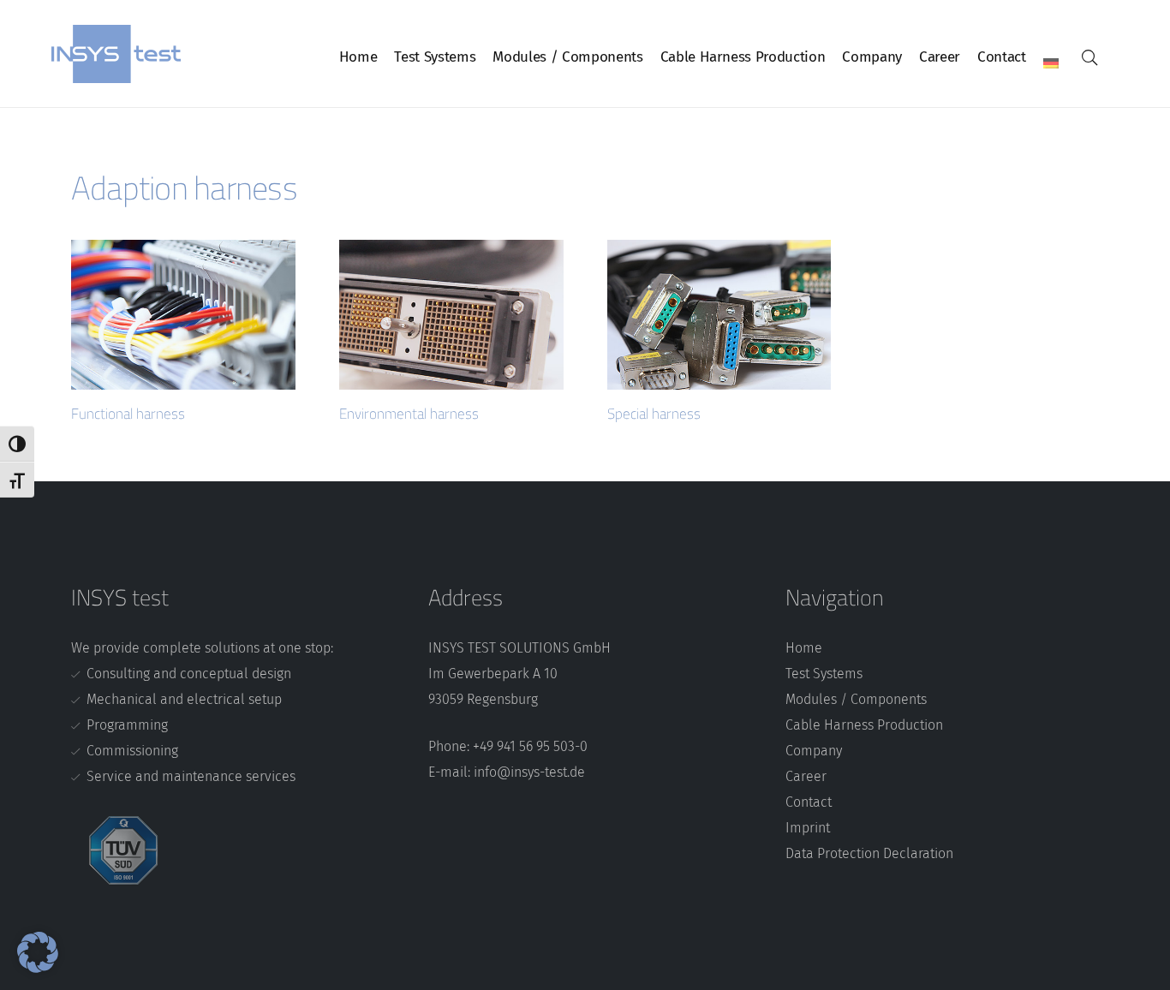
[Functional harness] (183, 315)
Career (806, 776)
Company (813, 750)
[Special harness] (719, 315)
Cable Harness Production (864, 725)
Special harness (654, 414)
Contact (808, 802)
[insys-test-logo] (116, 54)
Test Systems (824, 673)
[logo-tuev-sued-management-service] (236, 850)
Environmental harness (409, 414)
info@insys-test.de (529, 772)
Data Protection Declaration (869, 853)
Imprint (807, 828)
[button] (1089, 57)
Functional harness (128, 414)
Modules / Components (856, 699)
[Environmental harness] (451, 315)
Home (803, 648)
